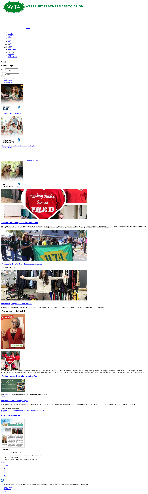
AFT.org (10, 37)
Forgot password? (9, 79)
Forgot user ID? (8, 82)
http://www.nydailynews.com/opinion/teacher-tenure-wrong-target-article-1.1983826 (23, 410)
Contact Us (11, 35)
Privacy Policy (8, 487)
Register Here (8, 80)
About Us (10, 34)
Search (2, 60)
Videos (9, 43)
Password (3, 72)
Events (9, 55)
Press (9, 41)
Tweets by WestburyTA (7, 147)
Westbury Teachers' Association (12, 113)
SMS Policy (7, 489)
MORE (3, 397)
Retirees (10, 51)
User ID (3, 69)
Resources (10, 46)
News (9, 40)
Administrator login (6, 492)
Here (5, 394)
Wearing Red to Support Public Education (19, 222)
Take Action (11, 54)
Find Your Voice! (12, 57)
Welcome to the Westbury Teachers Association (21, 264)
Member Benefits (12, 49)
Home (5, 31)
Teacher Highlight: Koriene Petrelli (16, 304)
